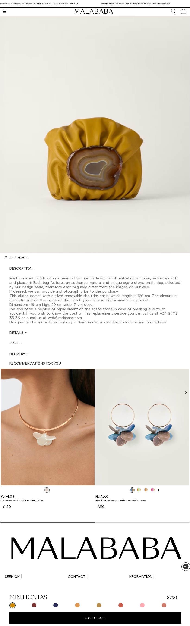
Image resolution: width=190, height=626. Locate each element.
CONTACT (77, 576)
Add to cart (95, 618)
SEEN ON (12, 576)
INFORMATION (140, 576)
